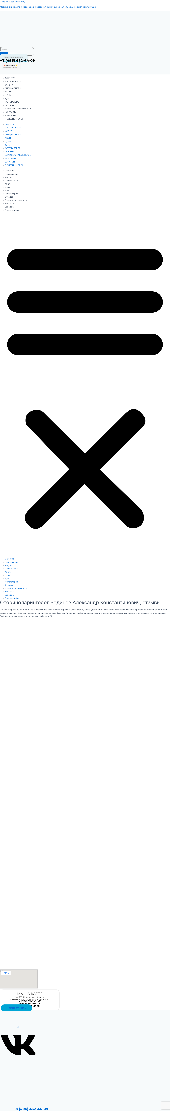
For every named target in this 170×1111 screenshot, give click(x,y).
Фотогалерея (12, 102)
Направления (13, 81)
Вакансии (10, 115)
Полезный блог (14, 119)
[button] (85, 384)
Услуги (9, 85)
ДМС (7, 98)
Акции (8, 92)
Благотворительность (18, 109)
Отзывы (9, 105)
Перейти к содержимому (12, 1)
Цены (8, 95)
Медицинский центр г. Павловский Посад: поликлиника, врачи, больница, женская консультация (48, 7)
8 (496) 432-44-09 (31, 1109)
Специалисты (13, 88)
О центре (10, 78)
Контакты (10, 112)
